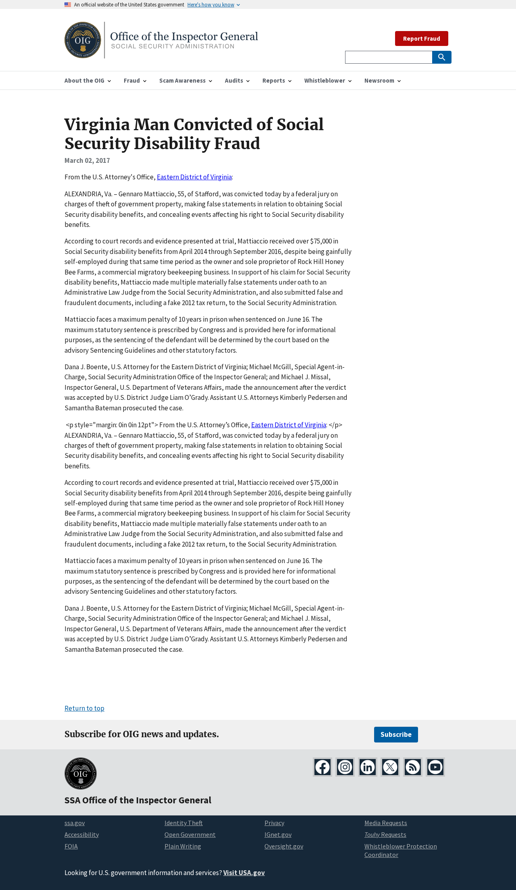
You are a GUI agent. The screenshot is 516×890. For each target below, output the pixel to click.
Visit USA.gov (244, 872)
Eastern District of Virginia (194, 177)
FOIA (71, 846)
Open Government (190, 834)
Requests (385, 834)
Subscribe (396, 734)
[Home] (161, 53)
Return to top (84, 708)
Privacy (274, 823)
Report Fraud (421, 38)
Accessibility (81, 834)
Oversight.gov (283, 846)
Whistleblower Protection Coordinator (400, 850)
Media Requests (385, 823)
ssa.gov (74, 823)
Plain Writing (182, 846)
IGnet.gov (277, 834)
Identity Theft (183, 823)
